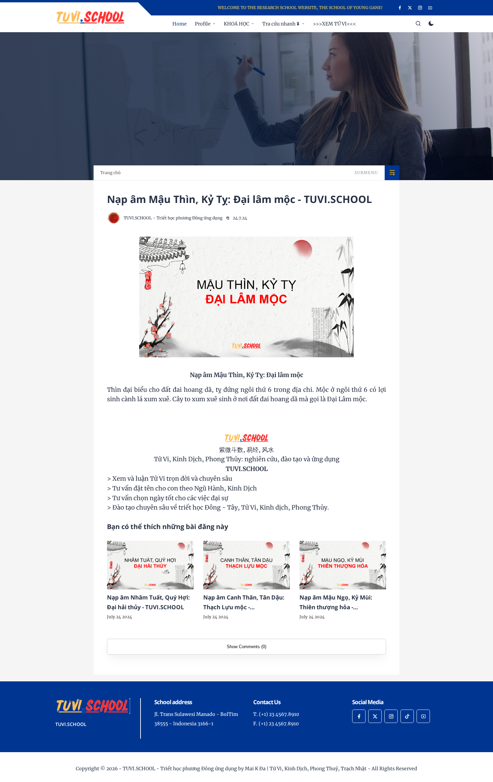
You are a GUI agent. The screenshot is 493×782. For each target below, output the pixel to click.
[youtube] (430, 7)
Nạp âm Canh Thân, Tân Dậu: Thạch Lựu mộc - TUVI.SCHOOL (243, 602)
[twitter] (410, 7)
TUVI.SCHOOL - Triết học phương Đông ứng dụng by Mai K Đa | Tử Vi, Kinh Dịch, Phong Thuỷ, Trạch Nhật (245, 769)
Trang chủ (110, 172)
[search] (418, 23)
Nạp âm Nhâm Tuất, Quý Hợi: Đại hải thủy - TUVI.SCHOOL (148, 602)
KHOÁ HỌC (236, 24)
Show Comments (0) (246, 646)
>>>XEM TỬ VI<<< (334, 24)
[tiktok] (407, 716)
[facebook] (399, 7)
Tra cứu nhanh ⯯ (281, 24)
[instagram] (420, 7)
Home (179, 24)
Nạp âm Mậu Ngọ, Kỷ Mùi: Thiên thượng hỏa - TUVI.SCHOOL (335, 602)
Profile (203, 24)
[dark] (431, 24)
